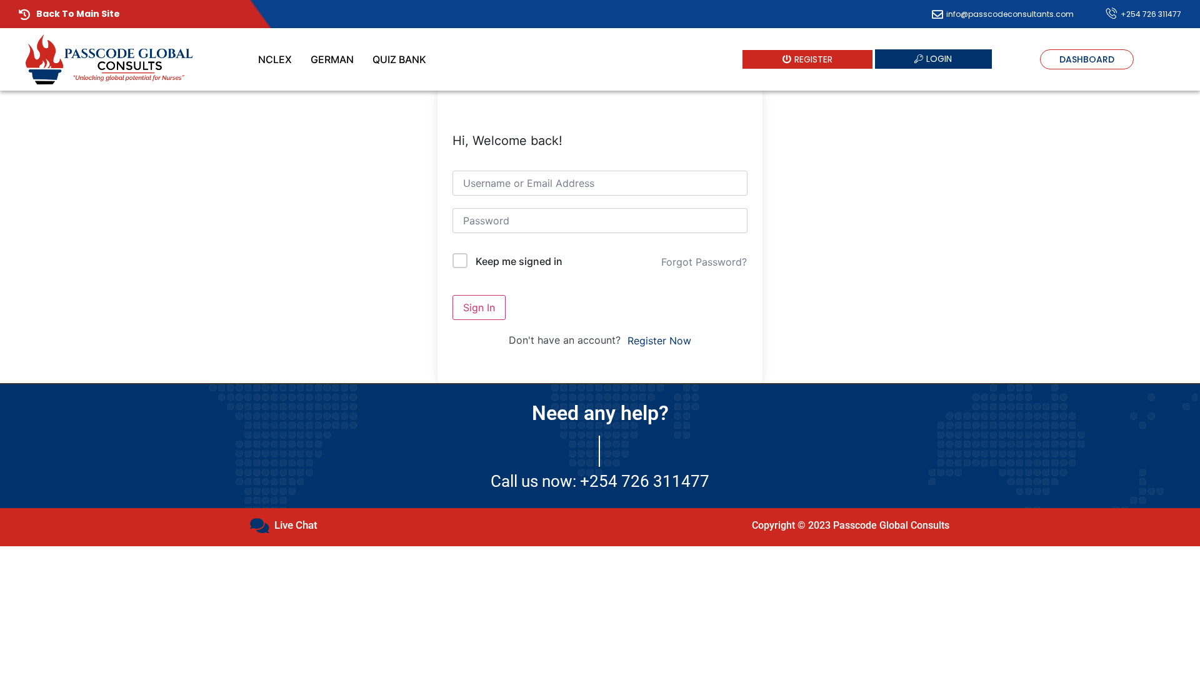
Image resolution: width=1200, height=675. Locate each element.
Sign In (479, 307)
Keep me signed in (519, 261)
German (332, 59)
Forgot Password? (704, 262)
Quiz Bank (399, 59)
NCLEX (275, 59)
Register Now (659, 340)
